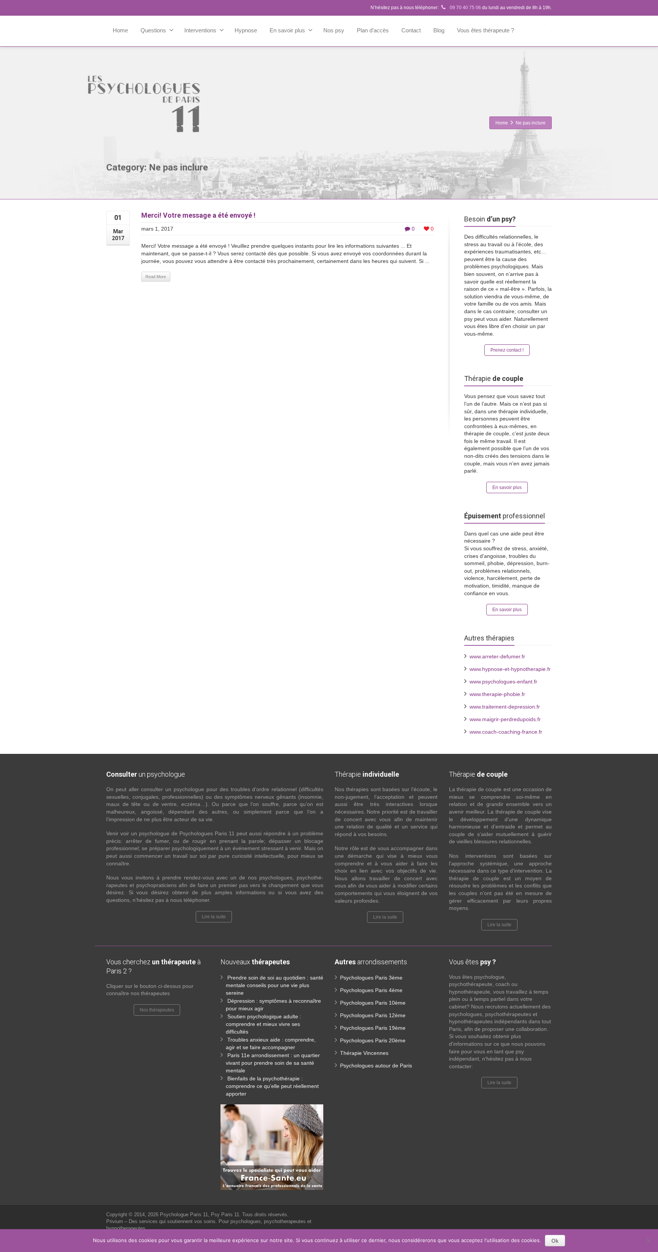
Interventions (200, 30)
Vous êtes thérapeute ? (485, 30)
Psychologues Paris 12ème (373, 1015)
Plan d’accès (373, 30)
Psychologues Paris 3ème (371, 978)
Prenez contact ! (507, 350)
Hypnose (246, 30)
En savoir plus (287, 30)
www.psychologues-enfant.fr (503, 682)
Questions (153, 30)
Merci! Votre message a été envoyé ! (198, 215)
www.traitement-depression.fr (505, 707)
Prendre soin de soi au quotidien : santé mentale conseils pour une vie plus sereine (274, 985)
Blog (438, 30)
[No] (648, 1240)
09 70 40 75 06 (465, 7)
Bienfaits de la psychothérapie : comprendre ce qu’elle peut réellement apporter (272, 1086)
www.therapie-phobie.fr (497, 694)
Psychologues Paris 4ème (371, 990)
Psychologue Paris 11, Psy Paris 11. (201, 1214)
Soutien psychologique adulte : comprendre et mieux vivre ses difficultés (263, 1024)
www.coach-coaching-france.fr (506, 732)
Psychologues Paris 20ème (373, 1040)
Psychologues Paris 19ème (373, 1028)
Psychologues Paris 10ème (373, 1003)
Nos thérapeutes (157, 1010)
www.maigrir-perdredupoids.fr (505, 719)
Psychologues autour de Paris (376, 1065)
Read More (155, 276)
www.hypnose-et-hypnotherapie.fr (510, 669)
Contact (411, 30)
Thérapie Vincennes (364, 1053)
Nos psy (333, 30)
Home (120, 30)
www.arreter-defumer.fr (497, 656)
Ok (555, 1240)
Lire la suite (214, 916)
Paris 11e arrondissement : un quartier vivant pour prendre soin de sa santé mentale (273, 1063)
